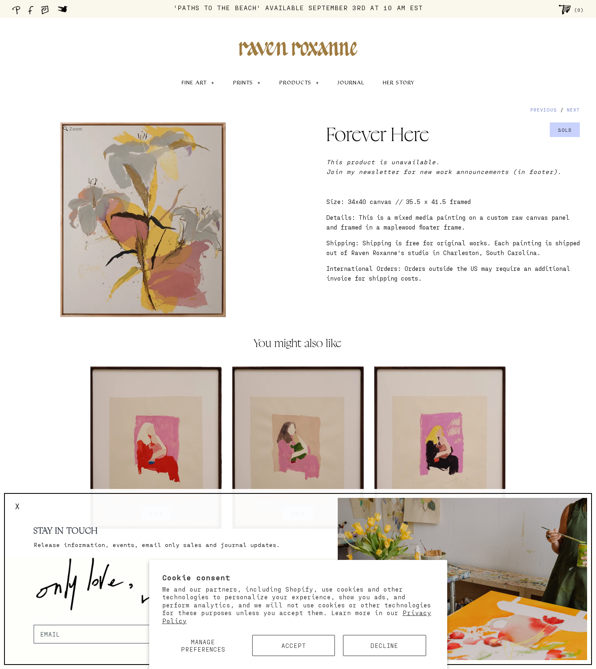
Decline (384, 645)
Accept (293, 645)
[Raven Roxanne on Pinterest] (18, 12)
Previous (543, 109)
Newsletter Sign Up (69, 620)
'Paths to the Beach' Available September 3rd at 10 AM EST (298, 7)
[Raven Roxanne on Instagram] (47, 12)
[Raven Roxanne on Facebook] (32, 12)
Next (573, 109)
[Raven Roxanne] (298, 35)
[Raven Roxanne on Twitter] (65, 12)
